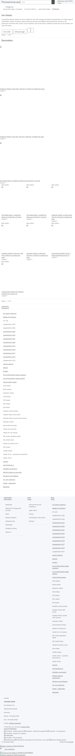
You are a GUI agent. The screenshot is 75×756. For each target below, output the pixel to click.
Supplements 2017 (9, 353)
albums (5, 368)
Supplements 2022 (9, 335)
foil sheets (6, 407)
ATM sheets (7, 386)
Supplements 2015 (9, 360)
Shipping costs (10, 521)
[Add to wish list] (6, 212)
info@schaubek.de (15, 723)
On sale (5, 321)
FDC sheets (6, 404)
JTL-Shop (70, 742)
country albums (8, 364)
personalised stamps (10, 425)
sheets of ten (7, 458)
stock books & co (8, 465)
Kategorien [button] (5, 306)
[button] (29, 30)
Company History (11, 528)
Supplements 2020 (9, 342)
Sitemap (31, 521)
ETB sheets (6, 400)
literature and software (10, 476)
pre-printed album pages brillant (14, 378)
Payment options (10, 517)
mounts (5, 461)
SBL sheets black (8, 440)
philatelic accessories (10, 469)
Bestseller (6, 487)
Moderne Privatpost (9, 317)
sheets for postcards (10, 429)
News (7, 514)
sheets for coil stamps (10, 433)
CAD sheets (7, 396)
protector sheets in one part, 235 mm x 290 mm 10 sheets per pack (12, 255)
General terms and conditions (35, 506)
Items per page (20, 32)
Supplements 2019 (9, 346)
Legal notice (33, 510)
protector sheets (8, 393)
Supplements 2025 (9, 324)
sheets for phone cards (10, 443)
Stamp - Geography (9, 483)
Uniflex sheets (7, 451)
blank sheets (7, 389)
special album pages (10, 382)
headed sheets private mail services (15, 418)
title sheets (6, 447)
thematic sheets (8, 422)
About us (8, 532)
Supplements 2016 (9, 357)
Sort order (7, 32)
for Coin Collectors (9, 480)
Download (8, 505)
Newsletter (9, 525)
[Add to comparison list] (3, 212)
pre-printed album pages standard (14, 375)
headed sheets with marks (11, 415)
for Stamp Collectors (9, 313)
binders (5, 371)
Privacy (31, 514)
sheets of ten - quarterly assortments (15, 454)
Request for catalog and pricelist (13, 509)
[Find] (53, 2)
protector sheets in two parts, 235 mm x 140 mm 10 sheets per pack (37, 255)
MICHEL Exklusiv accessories (12, 472)
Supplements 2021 (9, 339)
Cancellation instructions (37, 517)
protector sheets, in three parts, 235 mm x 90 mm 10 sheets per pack (62, 217)
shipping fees (25, 727)
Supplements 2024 (9, 328)
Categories (9, 7)
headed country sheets (10, 411)
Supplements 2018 (9, 350)
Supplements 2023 (9, 331)
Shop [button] (52, 497)
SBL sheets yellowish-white (12, 436)
